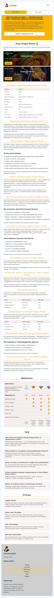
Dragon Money (10, 553)
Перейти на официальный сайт (24, 33)
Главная (27, 564)
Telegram (27, 576)
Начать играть (15, 12)
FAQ (27, 574)
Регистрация (38, 12)
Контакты (27, 571)
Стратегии (27, 567)
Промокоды (27, 569)
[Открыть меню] (48, 4)
